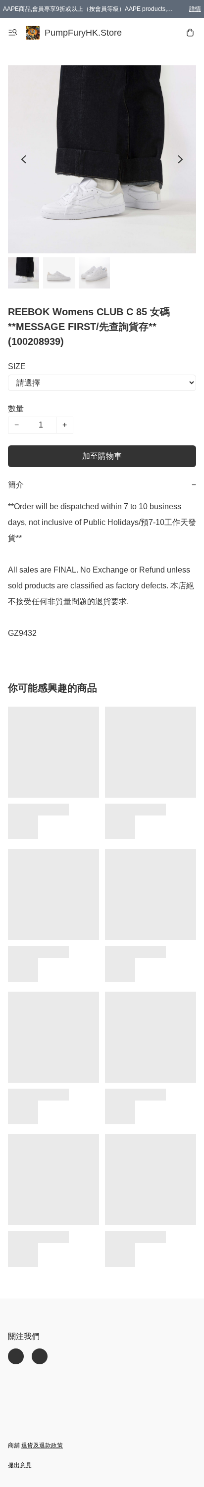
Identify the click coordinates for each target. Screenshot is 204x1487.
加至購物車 (102, 456)
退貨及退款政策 (42, 1445)
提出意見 (20, 1465)
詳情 (195, 8)
